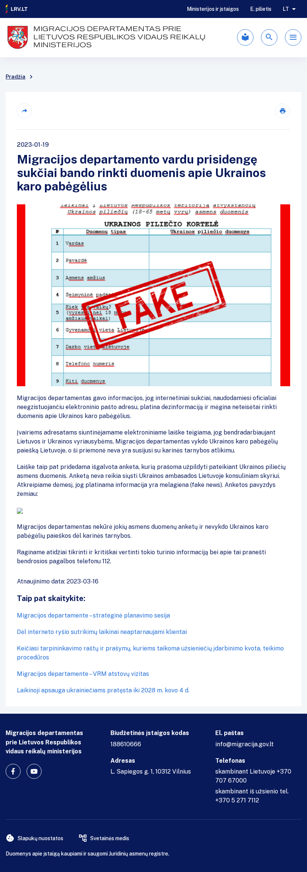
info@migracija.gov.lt (244, 744)
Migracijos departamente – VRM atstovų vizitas (83, 673)
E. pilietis (260, 9)
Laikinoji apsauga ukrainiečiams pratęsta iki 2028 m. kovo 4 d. (103, 690)
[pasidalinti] (24, 110)
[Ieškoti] (269, 37)
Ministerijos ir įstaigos (213, 9)
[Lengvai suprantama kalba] (245, 37)
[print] (282, 110)
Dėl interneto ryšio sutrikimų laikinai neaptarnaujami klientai (102, 631)
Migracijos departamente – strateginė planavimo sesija (93, 615)
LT (286, 9)
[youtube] (34, 771)
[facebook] (13, 771)
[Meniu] (293, 37)
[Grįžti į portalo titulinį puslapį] (17, 9)
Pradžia (15, 77)
